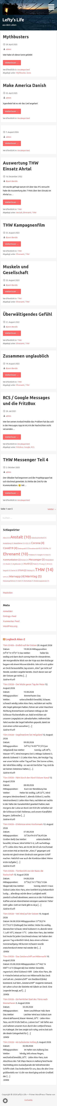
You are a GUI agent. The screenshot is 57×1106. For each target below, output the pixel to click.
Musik (9, 564)
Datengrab (23, 548)
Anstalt (19, 212)
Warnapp (17, 576)
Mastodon (8, 593)
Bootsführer (19, 543)
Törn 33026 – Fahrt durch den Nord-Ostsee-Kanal (26, 778)
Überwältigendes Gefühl (27, 314)
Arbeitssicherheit (38, 538)
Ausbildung (8, 543)
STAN (22, 570)
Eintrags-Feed (9, 616)
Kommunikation (12, 560)
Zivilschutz (29, 581)
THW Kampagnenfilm (24, 225)
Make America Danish (24, 85)
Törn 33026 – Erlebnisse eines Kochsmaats (23, 824)
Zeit (20, 581)
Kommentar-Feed (11, 621)
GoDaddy (28, 1100)
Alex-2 (6, 538)
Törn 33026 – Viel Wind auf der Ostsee (20, 914)
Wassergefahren (10, 581)
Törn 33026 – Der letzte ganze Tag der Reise (24, 684)
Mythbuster (21, 73)
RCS (32, 447)
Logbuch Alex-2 (15, 639)
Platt (36, 564)
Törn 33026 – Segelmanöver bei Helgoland (22, 735)
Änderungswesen (41, 581)
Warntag (33, 576)
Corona (37, 543)
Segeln (7, 570)
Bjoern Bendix (12, 181)
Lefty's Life (13, 19)
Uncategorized (23, 70)
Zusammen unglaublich (26, 356)
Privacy (42, 564)
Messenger (37, 559)
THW (19, 209)
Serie (29, 73)
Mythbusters (16, 36)
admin (8, 49)
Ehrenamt (27, 212)
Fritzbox (19, 447)
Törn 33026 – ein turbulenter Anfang (20, 1042)
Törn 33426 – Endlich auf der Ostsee (20, 645)
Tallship (31, 570)
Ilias (48, 555)
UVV (6, 577)
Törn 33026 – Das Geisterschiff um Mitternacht (24, 956)
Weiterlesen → (12, 63)
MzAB (28, 564)
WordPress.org (10, 626)
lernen (24, 560)
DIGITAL (47, 548)
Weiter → (52, 509)
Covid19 (10, 548)
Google (27, 447)
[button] (52, 5)
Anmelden (8, 611)
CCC (28, 543)
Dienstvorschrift (35, 548)
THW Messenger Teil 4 (25, 459)
